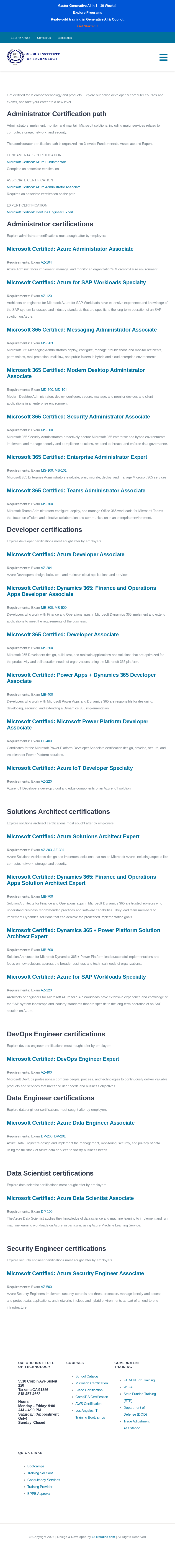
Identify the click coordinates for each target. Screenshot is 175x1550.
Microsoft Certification (91, 1383)
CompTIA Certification (91, 1397)
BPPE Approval (38, 1493)
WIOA (128, 1387)
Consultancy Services (43, 1480)
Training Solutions (40, 1473)
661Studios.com (103, 1537)
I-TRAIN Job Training (139, 1380)
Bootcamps (35, 1466)
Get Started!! (87, 26)
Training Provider (39, 1487)
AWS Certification (88, 1404)
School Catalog (86, 1376)
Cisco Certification (89, 1390)
